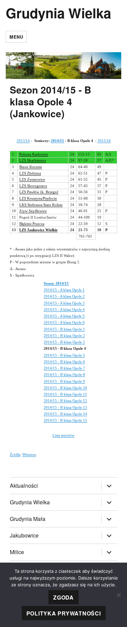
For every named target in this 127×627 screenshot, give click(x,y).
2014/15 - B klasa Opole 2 (64, 335)
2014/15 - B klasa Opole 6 (64, 362)
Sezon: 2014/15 (56, 283)
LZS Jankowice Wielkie (38, 230)
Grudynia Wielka (58, 12)
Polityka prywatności (63, 613)
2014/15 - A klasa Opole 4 (64, 309)
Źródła (15, 454)
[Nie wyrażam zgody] (118, 594)
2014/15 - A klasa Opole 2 (64, 296)
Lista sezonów (63, 435)
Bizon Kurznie (30, 167)
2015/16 (104, 141)
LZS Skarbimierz (32, 160)
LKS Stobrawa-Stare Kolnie (41, 205)
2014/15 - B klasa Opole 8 (64, 374)
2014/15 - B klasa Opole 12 (65, 401)
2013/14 (23, 141)
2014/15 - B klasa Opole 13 (65, 407)
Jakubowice (24, 535)
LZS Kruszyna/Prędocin (38, 198)
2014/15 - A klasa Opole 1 (64, 290)
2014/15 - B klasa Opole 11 (65, 394)
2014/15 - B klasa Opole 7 (64, 368)
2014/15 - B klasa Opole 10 (65, 388)
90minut (29, 454)
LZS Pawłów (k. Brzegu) (38, 192)
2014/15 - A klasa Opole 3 (64, 303)
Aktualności (24, 485)
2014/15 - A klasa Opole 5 (64, 316)
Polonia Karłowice (33, 154)
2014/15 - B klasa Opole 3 (64, 342)
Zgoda (63, 597)
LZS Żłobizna (30, 173)
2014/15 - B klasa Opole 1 (64, 329)
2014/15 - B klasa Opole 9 (64, 381)
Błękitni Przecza (31, 224)
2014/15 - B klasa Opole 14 (65, 414)
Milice (17, 552)
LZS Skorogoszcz (33, 186)
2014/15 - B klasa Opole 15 (65, 420)
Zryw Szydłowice (33, 211)
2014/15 (57, 141)
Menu (16, 37)
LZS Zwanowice (32, 179)
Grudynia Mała (27, 519)
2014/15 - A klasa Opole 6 (64, 322)
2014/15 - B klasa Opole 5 (64, 355)
